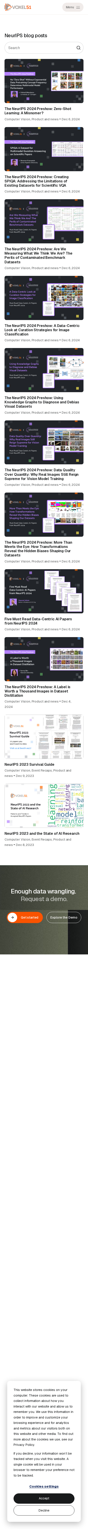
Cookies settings (44, 1486)
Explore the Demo (63, 917)
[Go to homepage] (18, 7)
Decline (44, 1510)
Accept (44, 1498)
